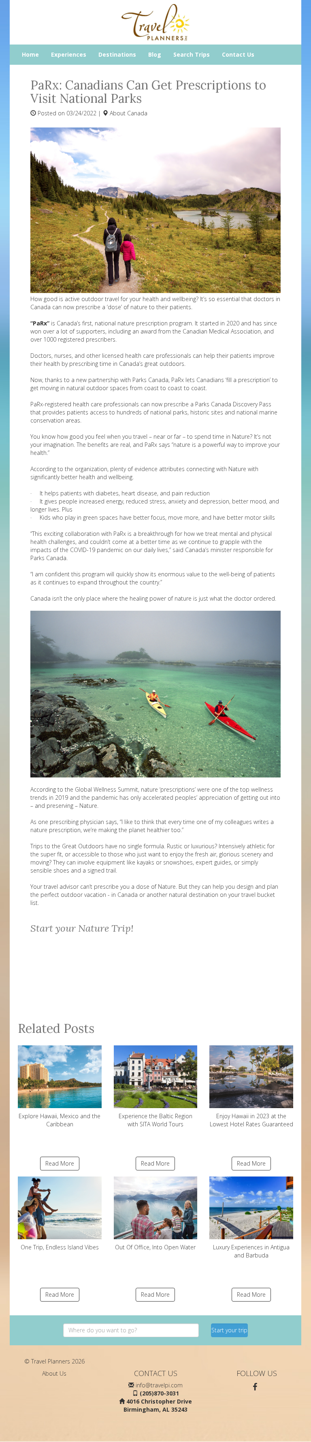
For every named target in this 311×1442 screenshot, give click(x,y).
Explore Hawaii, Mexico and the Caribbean (59, 1120)
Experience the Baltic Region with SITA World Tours (155, 1120)
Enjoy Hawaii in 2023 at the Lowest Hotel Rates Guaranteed (251, 1120)
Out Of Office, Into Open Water (155, 1247)
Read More (59, 1163)
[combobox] (131, 1330)
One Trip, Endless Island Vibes (60, 1247)
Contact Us (238, 54)
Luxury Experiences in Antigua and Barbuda (251, 1251)
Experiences (68, 54)
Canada (137, 113)
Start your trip (229, 1330)
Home (30, 54)
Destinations (117, 54)
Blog (154, 54)
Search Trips (191, 54)
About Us (54, 1373)
